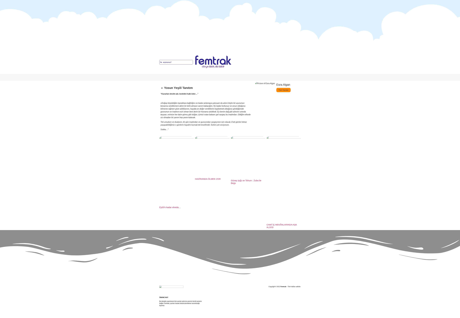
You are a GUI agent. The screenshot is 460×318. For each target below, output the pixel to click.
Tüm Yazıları (283, 90)
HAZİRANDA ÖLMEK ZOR (208, 179)
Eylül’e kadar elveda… (170, 207)
